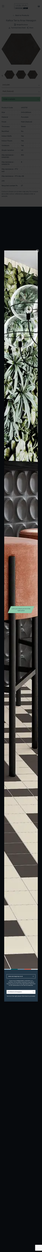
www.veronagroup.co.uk (15, 976)
